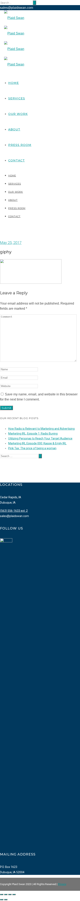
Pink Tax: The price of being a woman (32, 448)
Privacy (62, 884)
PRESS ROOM (19, 145)
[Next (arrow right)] (5, 899)
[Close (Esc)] (1, 894)
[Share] (5, 894)
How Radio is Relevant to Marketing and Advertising (41, 428)
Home (13, 83)
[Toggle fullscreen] (9, 894)
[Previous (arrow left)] (1, 899)
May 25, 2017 (11, 242)
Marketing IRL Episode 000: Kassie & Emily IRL (37, 443)
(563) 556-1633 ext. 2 (14, 510)
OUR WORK (18, 114)
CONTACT (16, 160)
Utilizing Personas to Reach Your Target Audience (40, 438)
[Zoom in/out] (14, 894)
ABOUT (14, 129)
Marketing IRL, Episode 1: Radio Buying (33, 433)
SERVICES (16, 98)
